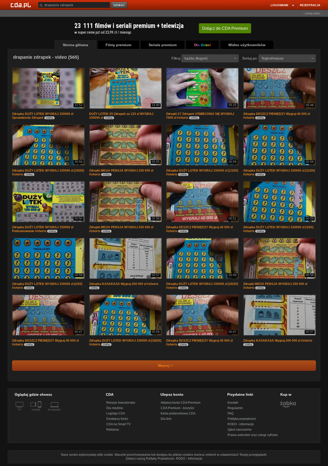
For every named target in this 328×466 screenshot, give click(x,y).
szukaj (119, 5)
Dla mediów (114, 408)
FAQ (230, 413)
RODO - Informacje (189, 458)
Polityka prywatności (242, 419)
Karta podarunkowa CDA (178, 413)
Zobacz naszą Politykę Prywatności (150, 458)
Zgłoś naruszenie (240, 429)
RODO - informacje (241, 424)
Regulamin (235, 408)
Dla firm (166, 419)
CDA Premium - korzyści (177, 408)
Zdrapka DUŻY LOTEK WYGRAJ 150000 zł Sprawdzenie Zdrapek (42, 116)
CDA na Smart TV (118, 424)
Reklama (112, 429)
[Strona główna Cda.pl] (21, 5)
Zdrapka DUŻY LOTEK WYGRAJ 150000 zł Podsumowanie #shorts (42, 229)
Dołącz (225, 28)
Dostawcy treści (117, 419)
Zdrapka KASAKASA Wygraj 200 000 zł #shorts (123, 284)
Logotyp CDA (115, 413)
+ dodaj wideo (311, 13)
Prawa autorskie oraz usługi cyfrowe (253, 435)
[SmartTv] (40, 412)
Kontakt (233, 402)
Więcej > (164, 366)
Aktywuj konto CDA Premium (180, 402)
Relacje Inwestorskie (120, 402)
